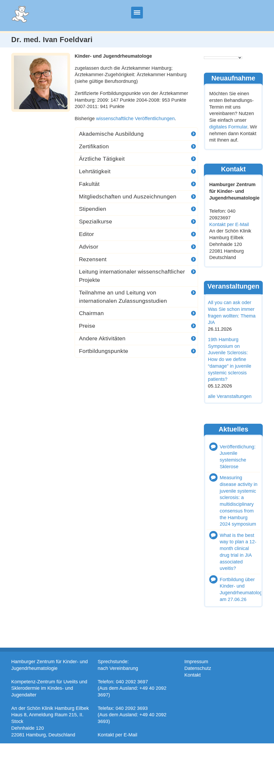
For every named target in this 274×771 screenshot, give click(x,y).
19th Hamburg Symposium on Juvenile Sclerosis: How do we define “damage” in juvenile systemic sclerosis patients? (229, 359)
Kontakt (192, 675)
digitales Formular (228, 127)
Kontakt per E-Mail (229, 224)
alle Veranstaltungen (230, 396)
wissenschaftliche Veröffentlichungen (135, 118)
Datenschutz (197, 668)
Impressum (196, 661)
